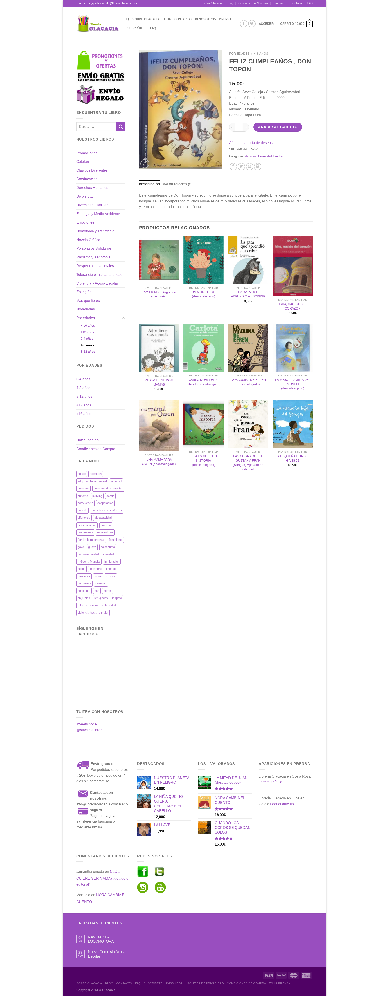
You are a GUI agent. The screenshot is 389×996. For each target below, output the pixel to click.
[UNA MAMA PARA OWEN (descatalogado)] (159, 425)
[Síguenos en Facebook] (243, 23)
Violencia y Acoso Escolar (97, 283)
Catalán (82, 162)
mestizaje (84, 576)
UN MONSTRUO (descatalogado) (203, 294)
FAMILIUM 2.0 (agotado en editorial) (159, 294)
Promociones (86, 153)
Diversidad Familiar (92, 205)
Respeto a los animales (95, 266)
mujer (98, 576)
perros (108, 590)
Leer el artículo (270, 782)
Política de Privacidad (205, 983)
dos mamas (85, 532)
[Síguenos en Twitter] (252, 23)
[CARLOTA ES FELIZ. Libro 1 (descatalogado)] (203, 348)
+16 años (83, 414)
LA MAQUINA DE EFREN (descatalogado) (248, 382)
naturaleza (84, 583)
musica (110, 576)
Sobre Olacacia (212, 3)
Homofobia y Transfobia (95, 231)
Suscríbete (295, 3)
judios (81, 568)
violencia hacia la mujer (93, 612)
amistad (116, 481)
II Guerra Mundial (89, 561)
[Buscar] (127, 19)
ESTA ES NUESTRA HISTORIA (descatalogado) (203, 460)
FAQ (310, 3)
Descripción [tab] (149, 184)
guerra (92, 547)
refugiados (101, 598)
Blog (230, 3)
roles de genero (88, 605)
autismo (83, 496)
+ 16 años (88, 325)
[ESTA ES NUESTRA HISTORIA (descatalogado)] (203, 424)
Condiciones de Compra (95, 449)
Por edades (85, 318)
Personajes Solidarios (94, 248)
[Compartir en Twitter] (241, 166)
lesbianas (96, 568)
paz (97, 590)
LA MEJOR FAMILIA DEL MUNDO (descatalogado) (292, 384)
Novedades (85, 309)
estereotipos (105, 532)
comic (110, 496)
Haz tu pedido (87, 440)
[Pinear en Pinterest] (257, 166)
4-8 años (87, 345)
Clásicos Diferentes (92, 170)
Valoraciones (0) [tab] (177, 184)
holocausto (108, 547)
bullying (97, 496)
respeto (117, 598)
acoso (82, 474)
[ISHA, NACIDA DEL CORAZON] (293, 266)
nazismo (100, 583)
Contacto (124, 983)
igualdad (108, 554)
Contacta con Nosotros (253, 3)
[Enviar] (120, 126)
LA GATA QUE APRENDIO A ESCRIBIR (248, 294)
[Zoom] (144, 163)
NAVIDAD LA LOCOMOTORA (101, 939)
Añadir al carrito (277, 127)
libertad (111, 568)
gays (81, 547)
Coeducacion (87, 179)
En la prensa (279, 983)
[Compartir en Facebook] (233, 166)
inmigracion (111, 561)
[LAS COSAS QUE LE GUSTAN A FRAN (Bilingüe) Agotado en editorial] (248, 424)
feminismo (115, 539)
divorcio (106, 525)
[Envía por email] (249, 166)
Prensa (278, 3)
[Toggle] (123, 318)
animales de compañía (108, 488)
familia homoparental (91, 539)
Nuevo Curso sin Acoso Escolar (107, 954)
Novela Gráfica (88, 240)
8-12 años (88, 351)
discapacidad (103, 517)
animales (83, 488)
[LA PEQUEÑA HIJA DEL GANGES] (293, 424)
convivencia (85, 503)
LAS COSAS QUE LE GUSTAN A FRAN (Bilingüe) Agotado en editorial (248, 462)
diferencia (84, 517)
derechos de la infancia (107, 510)
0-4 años (87, 338)
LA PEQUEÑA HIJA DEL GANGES (293, 458)
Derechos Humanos (92, 188)
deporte (82, 510)
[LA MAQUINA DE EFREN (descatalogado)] (248, 348)
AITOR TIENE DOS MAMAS (159, 382)
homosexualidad (88, 554)
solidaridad (109, 605)
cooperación (105, 503)
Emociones (85, 222)
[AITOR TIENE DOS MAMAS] (159, 348)
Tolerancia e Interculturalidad (99, 274)
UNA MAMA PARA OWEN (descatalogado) (159, 462)
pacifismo (84, 590)
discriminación (87, 525)
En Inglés (83, 292)
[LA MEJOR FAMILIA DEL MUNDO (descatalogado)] (293, 348)
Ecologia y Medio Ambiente (98, 214)
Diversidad (85, 196)
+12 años (87, 332)
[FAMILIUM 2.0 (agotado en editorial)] (159, 260)
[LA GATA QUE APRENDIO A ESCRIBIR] (248, 260)
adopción (96, 474)
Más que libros (88, 301)
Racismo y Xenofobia (93, 257)
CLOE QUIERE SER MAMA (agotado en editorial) (103, 878)
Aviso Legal (174, 983)
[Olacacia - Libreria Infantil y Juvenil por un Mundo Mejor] (97, 24)
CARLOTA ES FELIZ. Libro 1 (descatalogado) (204, 382)
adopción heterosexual (92, 481)
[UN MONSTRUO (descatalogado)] (203, 260)
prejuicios (84, 598)
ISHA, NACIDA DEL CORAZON (292, 306)
